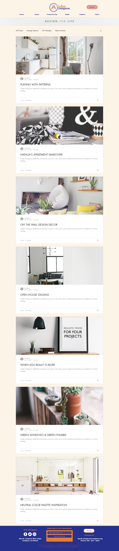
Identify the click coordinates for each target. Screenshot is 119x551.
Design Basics (32, 31)
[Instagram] (34, 534)
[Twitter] (30, 534)
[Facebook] (25, 534)
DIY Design (47, 31)
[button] (101, 31)
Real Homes (60, 31)
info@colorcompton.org (92, 539)
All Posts (19, 31)
